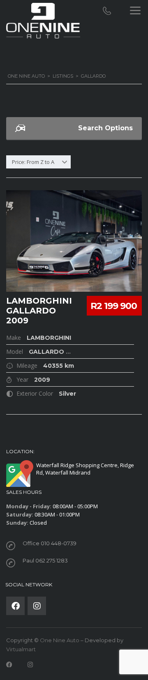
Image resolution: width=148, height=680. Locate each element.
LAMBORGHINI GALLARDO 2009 (39, 310)
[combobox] (38, 161)
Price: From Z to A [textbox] (33, 162)
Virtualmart (21, 649)
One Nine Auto (59, 640)
